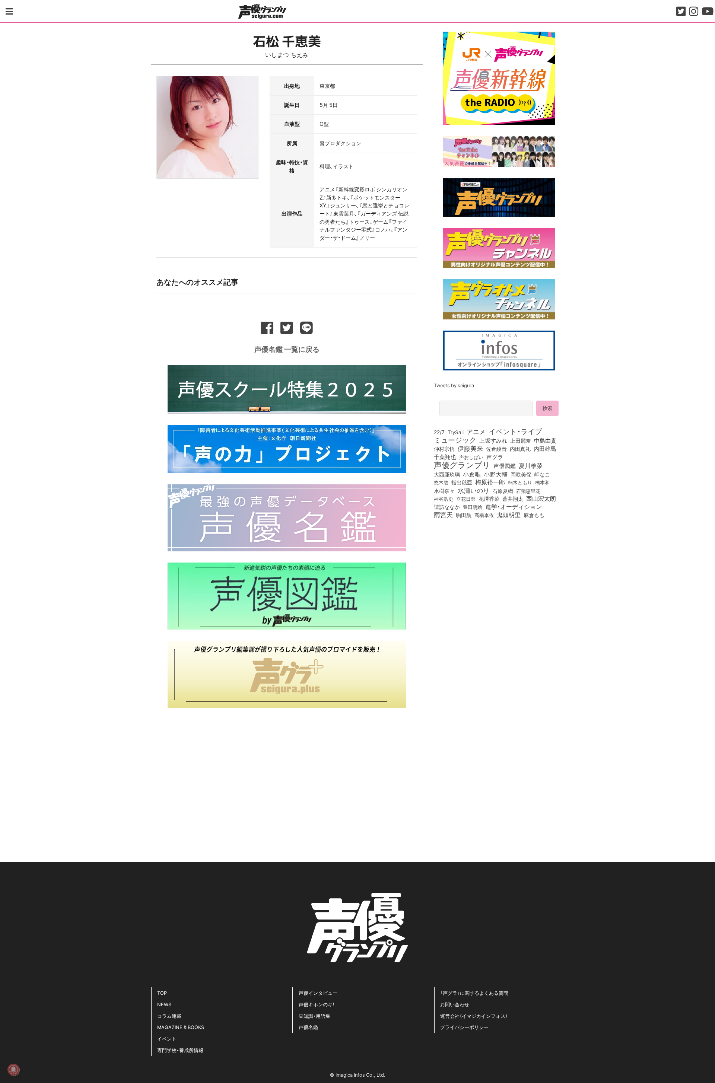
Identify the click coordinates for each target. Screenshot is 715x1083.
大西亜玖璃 (447, 474)
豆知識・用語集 (314, 1015)
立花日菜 (466, 498)
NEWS (164, 1004)
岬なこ (542, 474)
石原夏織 (502, 490)
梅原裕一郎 (490, 482)
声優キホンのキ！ (317, 1004)
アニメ (476, 431)
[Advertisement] (287, 771)
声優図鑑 (504, 465)
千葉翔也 (445, 457)
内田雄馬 (545, 448)
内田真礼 (520, 448)
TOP (162, 992)
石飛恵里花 (528, 490)
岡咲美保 (521, 474)
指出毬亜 (461, 482)
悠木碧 (441, 482)
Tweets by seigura (454, 385)
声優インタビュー (318, 992)
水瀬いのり (473, 490)
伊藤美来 (470, 448)
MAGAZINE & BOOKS (180, 1027)
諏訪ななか (447, 506)
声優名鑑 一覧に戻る (287, 349)
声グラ (494, 457)
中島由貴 (545, 440)
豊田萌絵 (472, 506)
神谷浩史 (443, 498)
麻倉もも (534, 515)
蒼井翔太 (512, 499)
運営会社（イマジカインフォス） (474, 1015)
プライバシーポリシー (464, 1027)
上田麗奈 (520, 440)
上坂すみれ (493, 440)
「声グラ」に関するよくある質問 (474, 992)
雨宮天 (443, 514)
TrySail (456, 432)
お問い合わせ (454, 1004)
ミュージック (455, 439)
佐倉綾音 (496, 448)
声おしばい (471, 457)
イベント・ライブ (515, 431)
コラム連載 (169, 1015)
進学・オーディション (513, 506)
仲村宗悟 (444, 448)
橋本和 (542, 482)
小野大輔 (496, 474)
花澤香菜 (489, 498)
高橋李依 (484, 515)
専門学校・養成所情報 (180, 1050)
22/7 (439, 432)
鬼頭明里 (509, 514)
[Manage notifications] (13, 1070)
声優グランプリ (462, 464)
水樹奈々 (444, 491)
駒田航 (463, 515)
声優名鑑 (308, 1027)
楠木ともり (520, 482)
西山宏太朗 (541, 498)
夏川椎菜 (531, 465)
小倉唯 (472, 474)
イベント (167, 1038)
